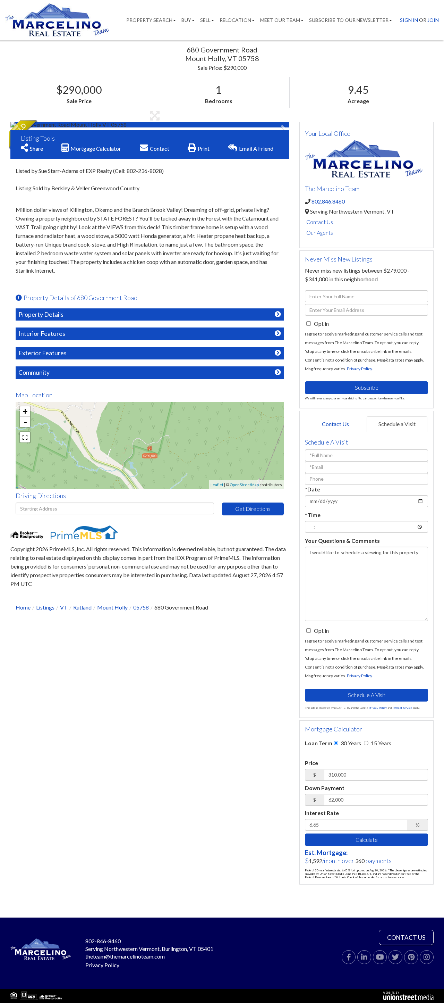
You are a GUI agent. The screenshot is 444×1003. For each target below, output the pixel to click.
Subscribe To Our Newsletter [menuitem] (348, 20)
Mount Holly (112, 607)
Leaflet (217, 484)
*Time (313, 515)
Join (433, 20)
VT (64, 607)
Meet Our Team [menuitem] (280, 20)
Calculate (367, 839)
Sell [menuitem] (205, 20)
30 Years (350, 743)
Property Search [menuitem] (149, 20)
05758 (141, 607)
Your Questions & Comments (342, 540)
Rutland (82, 607)
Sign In (409, 20)
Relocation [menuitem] (235, 20)
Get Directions (253, 508)
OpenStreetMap (244, 484)
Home (23, 607)
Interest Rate (322, 813)
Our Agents (319, 232)
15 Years (380, 743)
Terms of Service (402, 708)
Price (311, 763)
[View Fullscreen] (25, 437)
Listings (45, 607)
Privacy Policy (359, 368)
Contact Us (319, 221)
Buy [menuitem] (186, 20)
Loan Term (318, 743)
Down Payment (324, 788)
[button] (36, 124)
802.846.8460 (328, 201)
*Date (312, 489)
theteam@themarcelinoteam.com (125, 956)
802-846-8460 (103, 941)
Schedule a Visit (397, 424)
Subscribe (366, 387)
